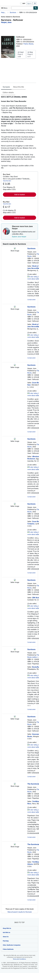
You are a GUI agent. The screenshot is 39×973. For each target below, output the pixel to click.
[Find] (35, 8)
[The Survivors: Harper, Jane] (15, 784)
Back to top (19, 922)
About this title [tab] (18, 87)
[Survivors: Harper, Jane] (15, 248)
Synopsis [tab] (6, 87)
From (21, 54)
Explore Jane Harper (19, 236)
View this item (7, 181)
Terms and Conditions (19, 959)
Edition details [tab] (8, 92)
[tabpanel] (18, 132)
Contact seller (31, 299)
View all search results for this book (19, 912)
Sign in (29, 3)
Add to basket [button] (19, 194)
